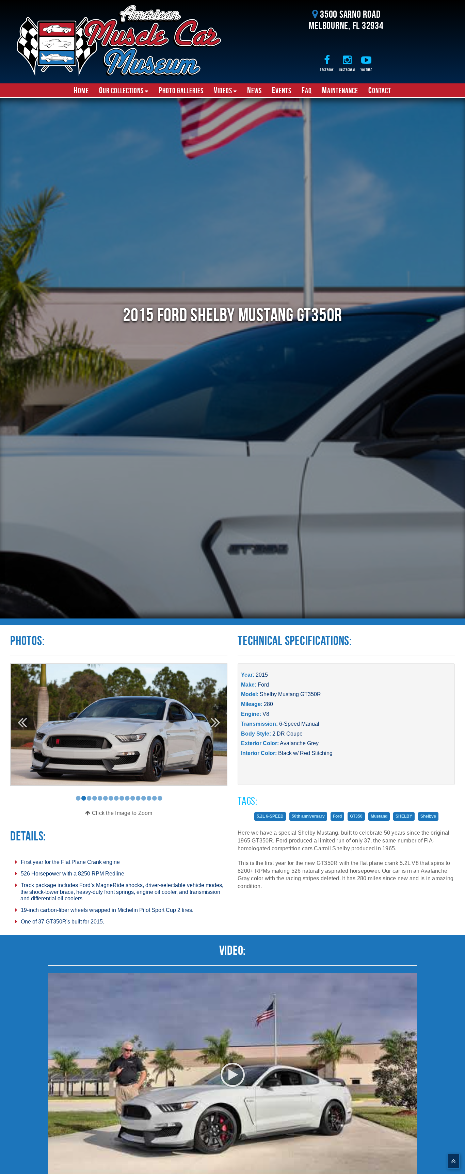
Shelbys (428, 816)
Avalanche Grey (299, 743)
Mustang (379, 816)
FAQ (307, 90)
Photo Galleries (181, 90)
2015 (262, 675)
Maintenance (340, 90)
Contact (379, 90)
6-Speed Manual (299, 724)
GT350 (356, 816)
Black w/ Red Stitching (305, 753)
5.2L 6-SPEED (270, 816)
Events (281, 90)
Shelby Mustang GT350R (290, 694)
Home (81, 90)
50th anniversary (308, 816)
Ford (263, 685)
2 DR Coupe (287, 734)
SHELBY (404, 816)
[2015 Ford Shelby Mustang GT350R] (119, 724)
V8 (265, 714)
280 (268, 704)
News (254, 90)
